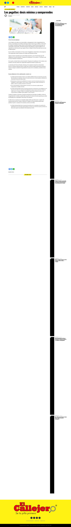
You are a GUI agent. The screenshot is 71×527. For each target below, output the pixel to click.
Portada (18, 6)
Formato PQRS (42, 520)
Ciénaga (50, 6)
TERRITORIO (28, 6)
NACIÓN (32, 6)
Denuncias (45, 6)
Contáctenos (37, 520)
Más (53, 6)
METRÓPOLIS (23, 6)
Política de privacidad (29, 520)
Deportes (41, 6)
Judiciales (36, 6)
